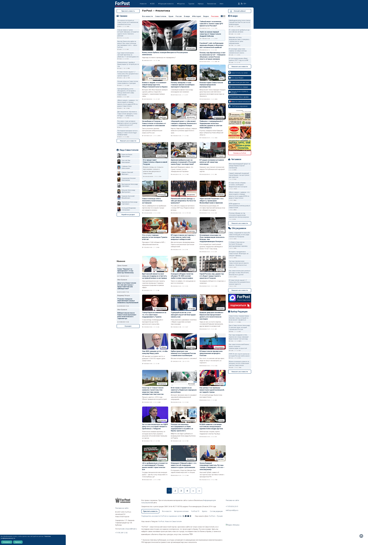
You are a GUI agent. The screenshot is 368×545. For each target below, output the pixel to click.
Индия (192, 270)
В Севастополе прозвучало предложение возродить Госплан (211, 353)
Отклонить (6, 542)
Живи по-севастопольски (240, 101)
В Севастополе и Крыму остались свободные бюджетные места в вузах (238, 185)
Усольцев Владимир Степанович (129, 209)
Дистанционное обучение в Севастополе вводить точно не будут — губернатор (127, 113)
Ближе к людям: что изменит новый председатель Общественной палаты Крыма (155, 85)
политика (191, 48)
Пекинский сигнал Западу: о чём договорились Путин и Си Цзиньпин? (183, 201)
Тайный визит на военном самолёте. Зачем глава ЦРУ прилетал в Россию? (211, 24)
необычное (220, 384)
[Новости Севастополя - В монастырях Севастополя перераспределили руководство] (213, 65)
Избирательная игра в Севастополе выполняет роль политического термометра (126, 315)
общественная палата (158, 78)
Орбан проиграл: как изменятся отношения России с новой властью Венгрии (183, 353)
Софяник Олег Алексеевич (127, 167)
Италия (221, 308)
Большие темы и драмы (240, 97)
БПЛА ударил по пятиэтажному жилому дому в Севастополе (239, 205)
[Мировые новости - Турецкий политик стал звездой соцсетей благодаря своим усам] (184, 295)
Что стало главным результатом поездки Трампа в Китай (154, 237)
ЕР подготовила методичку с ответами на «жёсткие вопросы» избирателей (183, 237)
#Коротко (181, 3)
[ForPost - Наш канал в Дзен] (191, 516)
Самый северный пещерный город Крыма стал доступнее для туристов (239, 175)
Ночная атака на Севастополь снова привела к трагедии (127, 82)
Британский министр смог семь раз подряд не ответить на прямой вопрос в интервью (154, 276)
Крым (171, 16)
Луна (222, 231)
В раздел (128, 326)
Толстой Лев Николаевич (126, 161)
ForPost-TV (195, 511)
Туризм (191, 3)
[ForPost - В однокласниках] (190, 516)
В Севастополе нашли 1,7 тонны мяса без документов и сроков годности (127, 74)
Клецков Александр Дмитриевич (128, 191)
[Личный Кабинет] (239, 4)
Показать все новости (128, 141)
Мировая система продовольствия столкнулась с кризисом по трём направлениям (239, 40)
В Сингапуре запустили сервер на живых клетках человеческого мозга (238, 51)
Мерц (164, 347)
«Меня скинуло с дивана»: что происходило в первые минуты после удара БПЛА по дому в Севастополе (127, 103)
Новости (143, 3)
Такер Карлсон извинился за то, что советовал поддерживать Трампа (154, 315)
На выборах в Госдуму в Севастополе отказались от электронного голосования (154, 123)
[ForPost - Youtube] (188, 516)
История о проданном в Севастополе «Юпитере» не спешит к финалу (238, 253)
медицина (162, 384)
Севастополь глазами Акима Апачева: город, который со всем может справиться (239, 318)
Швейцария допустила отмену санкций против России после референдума (239, 22)
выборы (163, 117)
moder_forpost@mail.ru (128, 529)
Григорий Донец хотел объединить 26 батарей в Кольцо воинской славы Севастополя (126, 92)
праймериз (162, 156)
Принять (18, 542)
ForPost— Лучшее (216, 516)
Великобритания (160, 270)
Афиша (200, 3)
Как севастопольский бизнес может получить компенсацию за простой (239, 346)
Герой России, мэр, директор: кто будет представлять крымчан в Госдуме (212, 276)
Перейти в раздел (128, 214)
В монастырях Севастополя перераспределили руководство (211, 85)
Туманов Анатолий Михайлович (128, 197)
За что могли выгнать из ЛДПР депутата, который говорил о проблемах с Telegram (155, 426)
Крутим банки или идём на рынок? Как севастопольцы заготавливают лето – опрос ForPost (127, 44)
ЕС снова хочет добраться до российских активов (239, 31)
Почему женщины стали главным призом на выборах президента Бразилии (183, 85)
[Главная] (122, 3)
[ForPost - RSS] (183, 516)
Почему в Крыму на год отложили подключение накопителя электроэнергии (239, 215)
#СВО (152, 3)
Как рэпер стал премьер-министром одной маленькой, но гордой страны (212, 390)
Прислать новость (128, 11)
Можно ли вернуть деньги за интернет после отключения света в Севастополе (239, 363)
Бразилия (191, 78)
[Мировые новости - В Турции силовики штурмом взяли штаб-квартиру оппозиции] (213, 143)
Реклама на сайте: (232, 500)
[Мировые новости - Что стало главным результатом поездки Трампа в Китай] (155, 218)
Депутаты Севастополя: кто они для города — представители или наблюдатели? (126, 285)
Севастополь (160, 16)
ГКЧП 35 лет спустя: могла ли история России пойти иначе (239, 355)
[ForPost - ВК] (186, 516)
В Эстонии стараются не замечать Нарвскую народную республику (184, 390)
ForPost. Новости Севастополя (170, 521)
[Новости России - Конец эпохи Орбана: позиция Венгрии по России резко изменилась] (169, 21)
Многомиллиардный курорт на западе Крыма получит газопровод (239, 166)
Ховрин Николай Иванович (127, 173)
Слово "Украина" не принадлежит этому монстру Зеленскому (125, 271)
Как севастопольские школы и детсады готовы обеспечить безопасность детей (239, 272)
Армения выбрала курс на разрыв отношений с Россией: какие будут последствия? (183, 162)
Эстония (192, 384)
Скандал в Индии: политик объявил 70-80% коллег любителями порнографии (182, 276)
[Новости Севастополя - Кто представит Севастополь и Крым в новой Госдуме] (155, 143)
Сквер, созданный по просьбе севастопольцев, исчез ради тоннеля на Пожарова (239, 235)
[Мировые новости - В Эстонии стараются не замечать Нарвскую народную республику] (184, 371)
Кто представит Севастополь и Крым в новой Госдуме (155, 162)
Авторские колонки (181, 511)
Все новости (147, 16)
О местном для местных (240, 82)
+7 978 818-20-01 (232, 506)
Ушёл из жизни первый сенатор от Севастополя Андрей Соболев (210, 34)
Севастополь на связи (239, 73)
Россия (179, 16)
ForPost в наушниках (240, 106)
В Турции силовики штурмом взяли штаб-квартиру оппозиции (212, 162)
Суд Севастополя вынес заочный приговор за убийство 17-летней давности (128, 55)
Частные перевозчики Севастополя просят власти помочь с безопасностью (239, 263)
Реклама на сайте (122, 508)
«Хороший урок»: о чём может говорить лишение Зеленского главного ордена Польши (184, 123)
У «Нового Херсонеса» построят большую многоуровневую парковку (238, 244)
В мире (187, 16)
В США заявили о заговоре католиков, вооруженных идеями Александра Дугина (211, 426)
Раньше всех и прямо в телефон (239, 92)
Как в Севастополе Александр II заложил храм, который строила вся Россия (239, 327)
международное (189, 420)
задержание (219, 117)
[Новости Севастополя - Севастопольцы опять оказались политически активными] (155, 181)
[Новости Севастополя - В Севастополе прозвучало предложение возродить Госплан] (213, 334)
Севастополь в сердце (239, 87)
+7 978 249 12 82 (121, 533)
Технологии (211, 3)
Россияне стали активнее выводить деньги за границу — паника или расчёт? (127, 123)
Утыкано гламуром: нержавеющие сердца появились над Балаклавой (127, 301)
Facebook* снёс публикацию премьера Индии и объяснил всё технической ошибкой (211, 45)
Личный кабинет (240, 11)
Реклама (215, 16)
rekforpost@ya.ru (232, 510)
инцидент (191, 459)
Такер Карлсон (160, 308)
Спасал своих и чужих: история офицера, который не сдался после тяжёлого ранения (128, 33)
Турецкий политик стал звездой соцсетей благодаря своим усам (183, 315)
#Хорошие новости (165, 3)
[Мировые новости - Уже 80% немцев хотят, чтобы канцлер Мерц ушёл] (155, 334)
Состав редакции (216, 511)
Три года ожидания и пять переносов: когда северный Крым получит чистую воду (238, 337)
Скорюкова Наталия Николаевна (129, 179)
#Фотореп (196, 16)
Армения (220, 195)
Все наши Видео (237, 78)
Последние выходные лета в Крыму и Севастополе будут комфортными (127, 132)
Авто (221, 3)
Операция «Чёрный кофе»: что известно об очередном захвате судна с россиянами (183, 465)
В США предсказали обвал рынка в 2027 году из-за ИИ (238, 59)
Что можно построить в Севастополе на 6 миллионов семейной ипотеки (127, 22)
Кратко (204, 511)
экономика (220, 347)
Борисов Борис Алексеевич (127, 155)
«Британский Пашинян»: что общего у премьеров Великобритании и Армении (211, 201)
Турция (221, 156)
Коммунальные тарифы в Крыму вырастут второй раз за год (128, 64)
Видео (206, 16)
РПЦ (222, 78)
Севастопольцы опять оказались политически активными (152, 201)
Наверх (361, 536)
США (222, 420)
